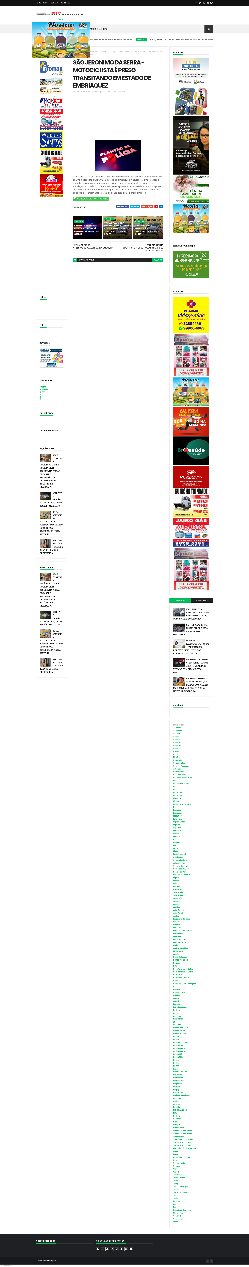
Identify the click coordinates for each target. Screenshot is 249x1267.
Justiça (176, 916)
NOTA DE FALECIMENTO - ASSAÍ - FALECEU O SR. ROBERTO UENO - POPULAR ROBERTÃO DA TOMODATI (191, 647)
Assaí (175, 754)
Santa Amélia (178, 1128)
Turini (175, 1198)
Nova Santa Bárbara (181, 978)
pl (174, 1022)
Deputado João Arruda (182, 778)
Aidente (176, 734)
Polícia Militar (178, 1057)
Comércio (177, 760)
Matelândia (177, 937)
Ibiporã (176, 878)
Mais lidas (180, 600)
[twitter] (199, 3)
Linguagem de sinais (181, 919)
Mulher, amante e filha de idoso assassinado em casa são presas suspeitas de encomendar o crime (166, 39)
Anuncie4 (177, 745)
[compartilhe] (91, 200)
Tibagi (175, 1184)
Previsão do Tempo (181, 1072)
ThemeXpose (50, 1261)
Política (176, 1063)
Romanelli (177, 1119)
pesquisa (177, 1016)
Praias (175, 1069)
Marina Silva (178, 934)
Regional (176, 1104)
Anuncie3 (177, 742)
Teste (175, 1181)
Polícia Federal (179, 1051)
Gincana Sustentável (181, 860)
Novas (92, 51)
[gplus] (211, 3)
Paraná (176, 1001)
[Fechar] (61, 19)
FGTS (175, 848)
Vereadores (178, 1219)
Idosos (176, 881)
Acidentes (177, 731)
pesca (175, 1013)
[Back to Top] (211, 1261)
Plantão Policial (179, 1034)
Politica (176, 1060)
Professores (178, 1081)
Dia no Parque (179, 798)
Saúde (175, 1154)
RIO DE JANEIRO (180, 1110)
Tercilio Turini (179, 1178)
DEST (175, 787)
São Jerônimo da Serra (182, 1145)
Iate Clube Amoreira (181, 875)
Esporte (176, 825)
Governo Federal (180, 866)
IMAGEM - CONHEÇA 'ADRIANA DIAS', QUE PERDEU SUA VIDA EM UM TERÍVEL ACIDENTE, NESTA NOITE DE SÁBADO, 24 (190, 684)
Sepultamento (179, 1163)
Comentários (202, 600)
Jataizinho (177, 901)
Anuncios (177, 748)
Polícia (176, 1040)
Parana (176, 998)
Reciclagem (178, 1098)
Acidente (177, 728)
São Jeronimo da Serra (182, 1143)
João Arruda (178, 913)
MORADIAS (178, 951)
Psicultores (178, 1092)
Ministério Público (180, 948)
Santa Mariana (178, 1137)
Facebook (177, 842)
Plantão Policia (102, 51)
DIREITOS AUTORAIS (182, 804)
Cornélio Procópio (181, 766)
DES (175, 781)
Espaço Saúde (179, 822)
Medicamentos (179, 940)
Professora (178, 1078)
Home (38, 3)
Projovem (177, 1084)
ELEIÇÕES (177, 816)
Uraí (174, 1207)
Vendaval (177, 1216)
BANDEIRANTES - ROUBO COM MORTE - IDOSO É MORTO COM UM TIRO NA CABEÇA (86, 230)
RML (175, 1113)
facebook (157, 260)
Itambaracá (177, 890)
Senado (176, 1160)
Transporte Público (181, 1192)
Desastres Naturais (181, 784)
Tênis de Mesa (179, 1175)
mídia (175, 945)
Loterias (176, 925)
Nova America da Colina (183, 969)
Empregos (177, 819)
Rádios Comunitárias (181, 1095)
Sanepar (176, 1125)
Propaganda (178, 1090)
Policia (176, 1037)
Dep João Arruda (180, 775)
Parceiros (177, 1004)
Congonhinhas (179, 763)
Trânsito (176, 1190)
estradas (176, 834)
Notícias (176, 963)
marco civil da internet (182, 931)
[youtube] (203, 3)
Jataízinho (177, 904)
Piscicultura (178, 1019)
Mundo (176, 954)
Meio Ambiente (179, 942)
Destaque (177, 790)
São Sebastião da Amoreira (184, 1148)
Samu (175, 1122)
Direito (176, 801)
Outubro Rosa (179, 993)
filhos (175, 851)
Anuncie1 (177, 737)
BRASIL (176, 757)
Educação (177, 810)
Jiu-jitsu (176, 907)
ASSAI (176, 751)
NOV (175, 966)
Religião (176, 1107)
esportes (177, 828)
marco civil (177, 928)
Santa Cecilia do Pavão (182, 1131)
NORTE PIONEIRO (180, 960)
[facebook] (196, 3)
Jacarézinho (178, 895)
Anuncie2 (177, 740)
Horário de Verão (180, 872)
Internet (176, 887)
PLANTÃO (177, 1025)
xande (175, 1222)
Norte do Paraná (180, 957)
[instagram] (207, 3)
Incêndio (177, 884)
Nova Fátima (178, 975)
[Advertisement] (51, 241)
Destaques (108, 39)
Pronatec (177, 1087)
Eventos (176, 837)
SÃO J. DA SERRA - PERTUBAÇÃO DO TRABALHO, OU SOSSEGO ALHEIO (147, 230)
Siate (175, 1169)
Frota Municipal (179, 854)
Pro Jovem (178, 1075)
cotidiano (177, 769)
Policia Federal (179, 1048)
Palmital (176, 995)
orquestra (177, 989)
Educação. (177, 813)
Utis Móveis (178, 1213)
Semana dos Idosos (181, 1157)
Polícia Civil (178, 1045)
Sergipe (176, 1166)
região (176, 1101)
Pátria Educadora (180, 1007)
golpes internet (179, 863)
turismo (176, 1201)
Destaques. (178, 795)
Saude (175, 1151)
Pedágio (176, 1010)
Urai (174, 1204)
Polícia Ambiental (180, 1042)
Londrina (176, 922)
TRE (175, 1195)
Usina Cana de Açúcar (182, 1210)
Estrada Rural (178, 831)
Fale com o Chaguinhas (95, 29)
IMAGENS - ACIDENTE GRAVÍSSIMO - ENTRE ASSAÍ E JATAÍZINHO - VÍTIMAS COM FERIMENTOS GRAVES (191, 666)
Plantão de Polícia (180, 1028)
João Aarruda (178, 910)
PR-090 (176, 1066)
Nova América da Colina (183, 972)
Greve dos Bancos (181, 869)
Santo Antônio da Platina (183, 1139)
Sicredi (176, 1172)
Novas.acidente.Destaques (184, 984)
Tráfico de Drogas (180, 1187)
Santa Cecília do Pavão (182, 1134)
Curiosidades (178, 772)
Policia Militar (178, 1054)
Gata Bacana (178, 857)
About (46, 3)
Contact (55, 3)
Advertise (65, 3)
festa (175, 845)
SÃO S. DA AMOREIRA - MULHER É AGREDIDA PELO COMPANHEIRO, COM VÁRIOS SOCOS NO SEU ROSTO (116, 228)
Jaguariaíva (177, 898)
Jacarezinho (178, 892)
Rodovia (176, 1116)
